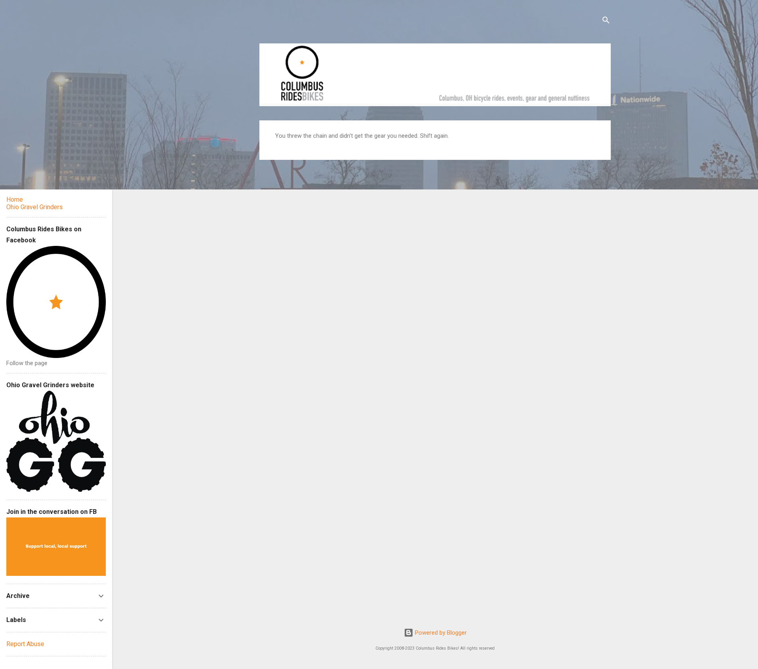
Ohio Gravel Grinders (34, 207)
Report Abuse (25, 644)
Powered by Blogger (440, 632)
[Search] (606, 21)
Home (14, 199)
